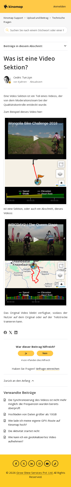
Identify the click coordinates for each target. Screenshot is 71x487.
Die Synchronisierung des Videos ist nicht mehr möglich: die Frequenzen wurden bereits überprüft (37, 404)
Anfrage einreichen (47, 368)
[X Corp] (10, 332)
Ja (26, 353)
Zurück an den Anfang (17, 380)
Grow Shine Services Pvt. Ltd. (34, 472)
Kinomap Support (13, 17)
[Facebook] (5, 332)
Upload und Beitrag (37, 17)
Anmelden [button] (59, 6)
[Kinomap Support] (13, 6)
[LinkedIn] (15, 332)
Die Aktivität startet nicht (24, 431)
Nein (45, 353)
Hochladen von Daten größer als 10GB (32, 414)
